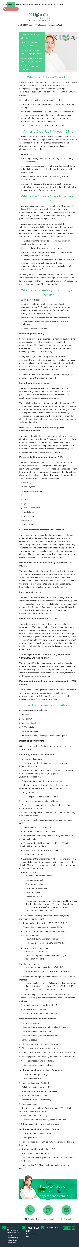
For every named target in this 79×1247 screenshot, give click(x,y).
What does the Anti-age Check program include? (31, 60)
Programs (11, 4)
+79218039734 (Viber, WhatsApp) (48, 25)
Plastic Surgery (34, 4)
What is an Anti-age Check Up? (30, 36)
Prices (53, 4)
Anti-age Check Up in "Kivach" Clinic (30, 44)
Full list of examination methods (31, 67)
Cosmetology (45, 4)
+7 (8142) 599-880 (24, 25)
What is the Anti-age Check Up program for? (31, 52)
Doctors (25, 4)
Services (19, 4)
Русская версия (10, 9)
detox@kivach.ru (66, 1219)
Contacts (60, 4)
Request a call (48, 1219)
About (5, 4)
